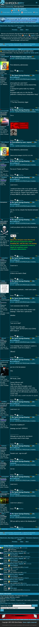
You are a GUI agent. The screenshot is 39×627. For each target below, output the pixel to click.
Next (26, 30)
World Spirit (13, 588)
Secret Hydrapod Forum (11, 548)
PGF (36, 110)
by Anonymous (26, 590)
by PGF (25, 562)
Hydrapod (7, 569)
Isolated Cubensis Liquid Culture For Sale (20, 45)
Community (9, 6)
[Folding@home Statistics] (4, 235)
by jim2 (24, 551)
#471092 (12, 223)
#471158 (12, 517)
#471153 (12, 495)
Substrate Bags (9, 44)
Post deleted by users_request (13, 553)
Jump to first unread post (8, 49)
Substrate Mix (17, 44)
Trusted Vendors (27, 12)
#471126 (12, 405)
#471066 (12, 146)
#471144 (12, 465)
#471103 (12, 284)
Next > (31, 49)
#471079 (12, 181)
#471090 (12, 206)
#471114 (12, 302)
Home (2, 6)
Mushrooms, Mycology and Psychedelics (12, 26)
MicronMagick (14, 77)
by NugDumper (26, 556)
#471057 (12, 79)
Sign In (15, 10)
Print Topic (22, 603)
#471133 (12, 421)
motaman (13, 598)
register (33, 35)
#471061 (12, 111)
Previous (14, 30)
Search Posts (16, 12)
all (25, 548)
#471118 (12, 363)
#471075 (12, 164)
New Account (23, 10)
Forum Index (6, 12)
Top (38, 70)
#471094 (12, 261)
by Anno (25, 583)
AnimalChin (14, 283)
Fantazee (13, 463)
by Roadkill (25, 567)
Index (21, 30)
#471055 (12, 58)
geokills (8, 598)
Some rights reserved (30, 622)
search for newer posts (31, 53)
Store (36, 12)
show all (36, 49)
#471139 (12, 449)
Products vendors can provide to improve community (21, 585)
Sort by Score (14, 603)
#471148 (12, 480)
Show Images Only (6, 603)
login (25, 35)
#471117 (12, 342)
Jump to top (4, 529)
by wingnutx (26, 578)
